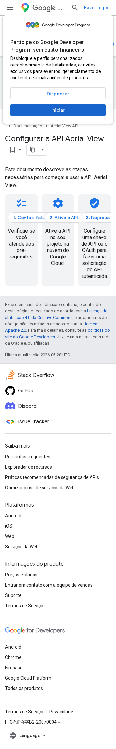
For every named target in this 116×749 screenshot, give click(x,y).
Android (13, 515)
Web (9, 536)
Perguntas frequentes (27, 456)
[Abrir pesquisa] (75, 8)
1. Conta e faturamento (38, 217)
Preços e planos (21, 574)
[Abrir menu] (10, 7)
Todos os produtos (24, 688)
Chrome (13, 657)
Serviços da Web (22, 546)
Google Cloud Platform (28, 678)
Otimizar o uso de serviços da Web (40, 487)
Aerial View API (64, 125)
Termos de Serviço (24, 605)
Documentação (28, 125)
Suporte (13, 595)
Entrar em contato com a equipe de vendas (48, 585)
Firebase (14, 667)
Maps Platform (61, 8)
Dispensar (58, 93)
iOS (8, 526)
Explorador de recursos (28, 467)
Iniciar (58, 110)
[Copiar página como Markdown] (32, 149)
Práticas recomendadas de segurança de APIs (52, 477)
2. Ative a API (64, 217)
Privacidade (61, 711)
